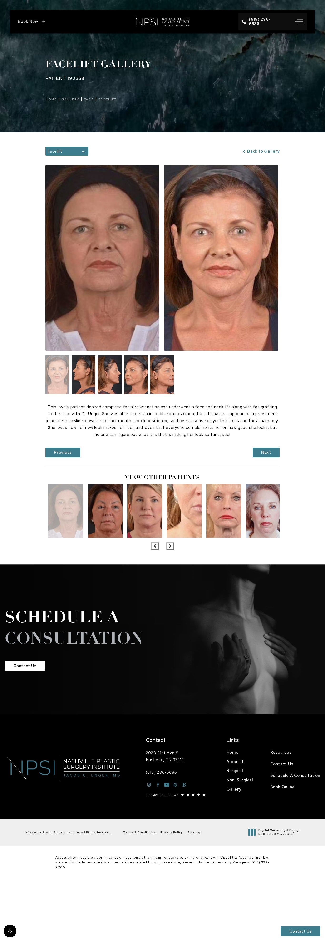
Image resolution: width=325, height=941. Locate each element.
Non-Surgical (240, 780)
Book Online (282, 786)
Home (51, 99)
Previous (63, 452)
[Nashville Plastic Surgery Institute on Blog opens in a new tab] (184, 785)
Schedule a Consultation (295, 775)
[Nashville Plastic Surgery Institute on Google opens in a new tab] (175, 785)
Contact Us (24, 665)
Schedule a (74, 628)
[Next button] (170, 546)
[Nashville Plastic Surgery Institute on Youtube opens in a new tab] (166, 785)
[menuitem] (240, 752)
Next (266, 452)
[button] (10, 931)
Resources (280, 752)
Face (89, 99)
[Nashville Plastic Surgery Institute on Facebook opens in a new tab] (158, 785)
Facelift (107, 99)
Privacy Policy (171, 832)
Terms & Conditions (139, 832)
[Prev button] (155, 546)
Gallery (70, 99)
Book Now (28, 21)
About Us (236, 761)
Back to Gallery (263, 151)
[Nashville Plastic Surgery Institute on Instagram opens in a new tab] (149, 785)
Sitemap (195, 832)
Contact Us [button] (300, 931)
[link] (261, 21)
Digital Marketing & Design (279, 832)
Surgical (235, 770)
